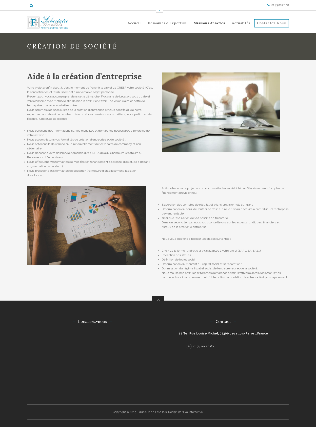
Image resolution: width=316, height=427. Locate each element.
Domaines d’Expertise (166, 24)
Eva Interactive (193, 412)
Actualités (241, 23)
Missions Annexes (208, 24)
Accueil (134, 23)
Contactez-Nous (271, 23)
